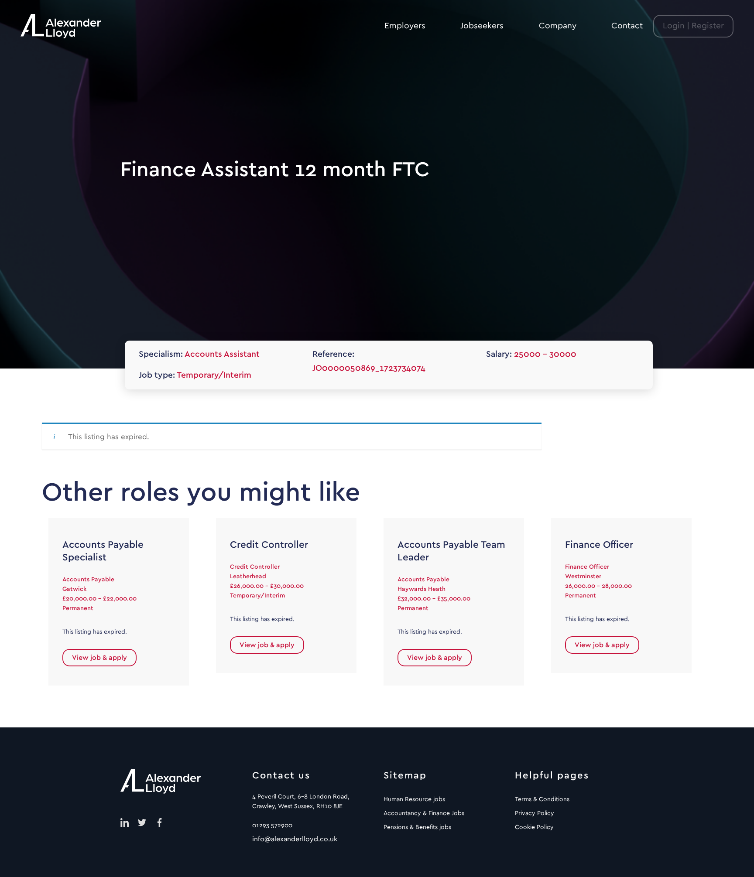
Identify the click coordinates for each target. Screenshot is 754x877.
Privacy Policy (534, 813)
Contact (627, 26)
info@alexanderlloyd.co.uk (294, 839)
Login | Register (693, 26)
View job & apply (99, 657)
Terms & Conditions (542, 799)
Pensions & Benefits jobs (417, 827)
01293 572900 (272, 825)
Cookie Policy (534, 827)
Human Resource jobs (414, 799)
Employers (404, 26)
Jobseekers (482, 26)
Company (557, 26)
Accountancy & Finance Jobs (424, 813)
